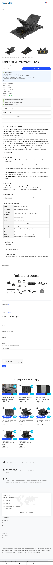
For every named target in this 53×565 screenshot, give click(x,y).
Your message (5, 348)
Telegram (8, 503)
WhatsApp (7, 500)
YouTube (5, 525)
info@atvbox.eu (12, 497)
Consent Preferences (6, 540)
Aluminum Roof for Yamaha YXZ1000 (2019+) (8, 399)
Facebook (5, 520)
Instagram (5, 522)
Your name (4, 319)
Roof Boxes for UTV (6, 396)
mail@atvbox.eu (11, 80)
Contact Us (4, 533)
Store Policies (5, 535)
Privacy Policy (5, 537)
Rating (3, 343)
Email (3, 325)
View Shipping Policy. (38, 462)
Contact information (7, 331)
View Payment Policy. (37, 482)
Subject (4, 337)
